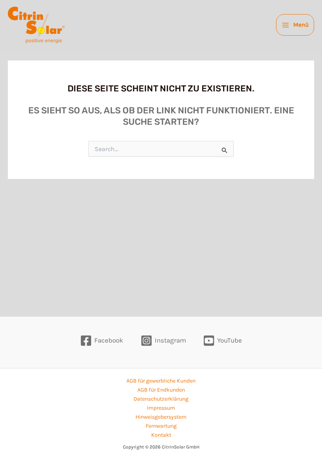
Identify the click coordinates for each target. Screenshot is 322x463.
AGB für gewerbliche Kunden (161, 380)
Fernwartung (161, 426)
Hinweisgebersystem (161, 417)
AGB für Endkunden (161, 389)
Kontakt (161, 435)
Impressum (161, 408)
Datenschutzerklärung (161, 399)
